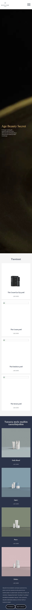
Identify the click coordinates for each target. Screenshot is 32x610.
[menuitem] (28, 4)
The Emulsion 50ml (16, 367)
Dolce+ (16, 579)
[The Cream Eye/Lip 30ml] (16, 278)
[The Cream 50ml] (16, 315)
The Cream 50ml (16, 329)
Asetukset (21, 607)
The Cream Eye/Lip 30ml (16, 292)
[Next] (27, 489)
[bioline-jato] (13, 4)
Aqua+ (16, 500)
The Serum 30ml (16, 404)
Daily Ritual (16, 460)
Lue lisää (16, 296)
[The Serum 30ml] (16, 389)
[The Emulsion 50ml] (16, 352)
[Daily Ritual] (16, 442)
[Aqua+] (16, 482)
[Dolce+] (16, 561)
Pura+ (16, 539)
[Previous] (4, 489)
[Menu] (28, 4)
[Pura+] (16, 522)
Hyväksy (10, 607)
